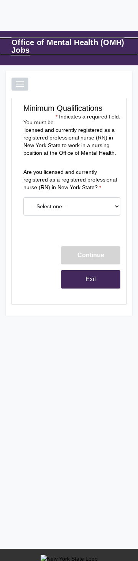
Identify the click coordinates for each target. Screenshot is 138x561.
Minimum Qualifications (62, 108)
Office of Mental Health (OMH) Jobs (68, 46)
